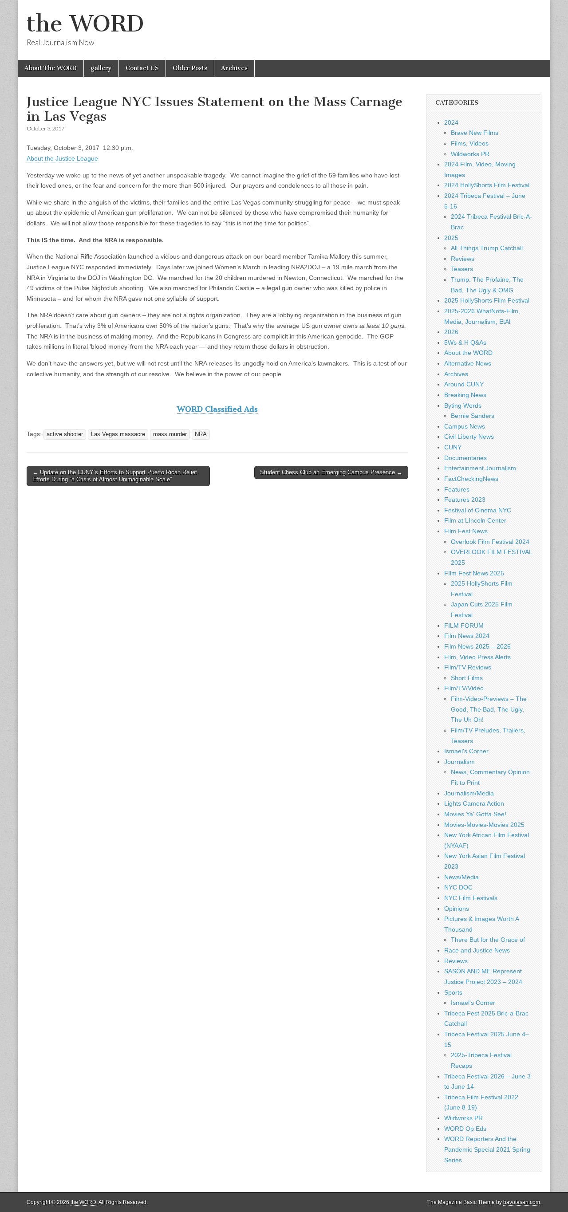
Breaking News (465, 394)
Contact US (142, 68)
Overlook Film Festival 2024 (490, 541)
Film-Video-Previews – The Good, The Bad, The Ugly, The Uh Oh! (489, 709)
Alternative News (467, 363)
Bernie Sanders (472, 415)
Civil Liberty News (469, 436)
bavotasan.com (521, 1202)
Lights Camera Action (474, 803)
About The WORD (50, 68)
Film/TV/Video (464, 688)
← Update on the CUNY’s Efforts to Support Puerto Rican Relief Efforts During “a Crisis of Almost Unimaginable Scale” (114, 476)
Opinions (456, 908)
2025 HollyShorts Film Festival (486, 300)
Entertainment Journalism (480, 468)
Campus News (464, 426)
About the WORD (468, 352)
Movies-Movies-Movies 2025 (484, 824)
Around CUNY (464, 384)
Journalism (459, 761)
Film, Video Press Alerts (477, 657)
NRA (201, 434)
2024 (451, 122)
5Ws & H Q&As (465, 342)
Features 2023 (464, 499)
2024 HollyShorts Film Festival (486, 185)
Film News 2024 (466, 635)
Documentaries (465, 457)
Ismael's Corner (466, 751)
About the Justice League (62, 158)
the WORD (85, 23)
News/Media (461, 877)
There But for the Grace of (488, 939)
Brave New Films (474, 132)
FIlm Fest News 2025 (474, 573)
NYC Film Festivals (470, 897)
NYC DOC (458, 887)
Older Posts (190, 68)
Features (456, 489)
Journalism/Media (469, 793)
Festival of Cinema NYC (477, 510)
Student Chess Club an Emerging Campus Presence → (331, 472)
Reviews (462, 258)
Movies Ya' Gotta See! (475, 814)
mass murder (170, 434)
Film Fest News (466, 531)
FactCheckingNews (471, 478)
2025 (451, 237)
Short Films (467, 677)
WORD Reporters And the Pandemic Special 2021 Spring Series (487, 1149)
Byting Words (462, 405)
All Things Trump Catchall (487, 248)
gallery (101, 68)
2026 (451, 331)
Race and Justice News (477, 950)
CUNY (453, 447)
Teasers (462, 268)
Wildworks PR (470, 153)
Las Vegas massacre (118, 434)
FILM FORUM (464, 625)
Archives (234, 68)
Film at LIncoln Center (475, 520)
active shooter (65, 434)
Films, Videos (470, 143)
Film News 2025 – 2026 (477, 646)
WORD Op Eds (465, 1128)
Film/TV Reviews (467, 667)
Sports (453, 992)
